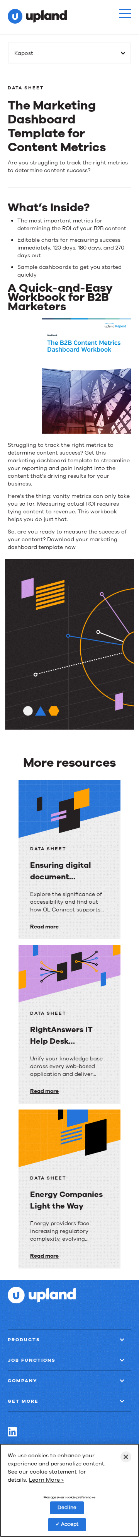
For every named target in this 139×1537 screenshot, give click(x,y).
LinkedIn (12, 1431)
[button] (125, 13)
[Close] (125, 1457)
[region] (69, 1490)
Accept (69, 1524)
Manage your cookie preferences (69, 1497)
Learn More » (46, 1480)
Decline (67, 1507)
